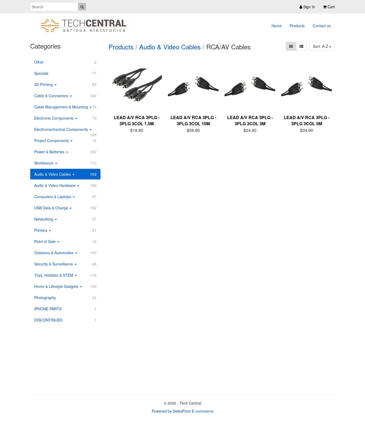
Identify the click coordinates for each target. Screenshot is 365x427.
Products (297, 25)
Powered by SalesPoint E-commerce (182, 411)
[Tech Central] (83, 25)
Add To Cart (140, 129)
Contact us (322, 25)
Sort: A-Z (321, 46)
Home (276, 25)
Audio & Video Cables (170, 46)
